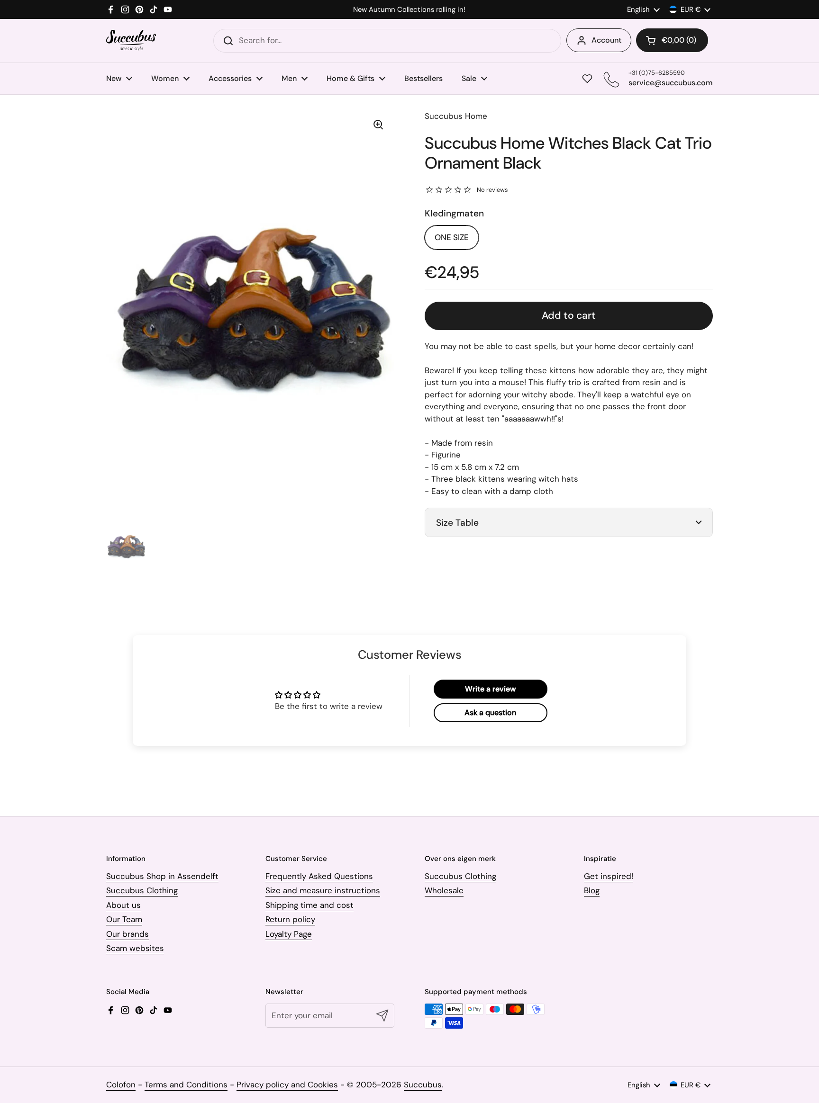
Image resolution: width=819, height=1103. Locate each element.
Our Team (124, 919)
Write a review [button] (490, 689)
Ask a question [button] (490, 712)
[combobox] (387, 41)
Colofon (121, 1084)
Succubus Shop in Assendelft (162, 876)
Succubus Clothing (142, 890)
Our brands (127, 934)
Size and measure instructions (322, 890)
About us (123, 905)
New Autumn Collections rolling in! (409, 9)
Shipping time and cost (309, 905)
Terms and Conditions (186, 1084)
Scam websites (135, 948)
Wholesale (444, 890)
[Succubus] (131, 40)
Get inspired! (608, 876)
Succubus (423, 1084)
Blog (592, 890)
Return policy (290, 919)
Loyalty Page (288, 934)
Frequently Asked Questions (319, 876)
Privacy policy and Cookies (287, 1084)
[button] (672, 40)
